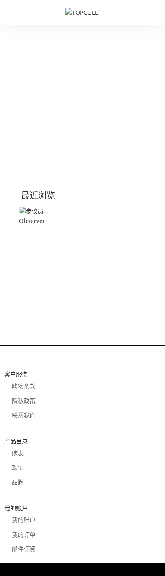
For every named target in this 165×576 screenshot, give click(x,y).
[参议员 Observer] (38, 226)
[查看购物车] (154, 12)
